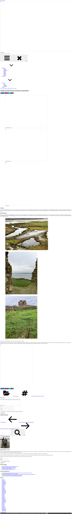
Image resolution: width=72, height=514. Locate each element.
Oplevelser (3, 76)
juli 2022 (3, 494)
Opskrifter (3, 87)
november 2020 (4, 509)
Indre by (5, 68)
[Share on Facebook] (1, 93)
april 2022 (3, 496)
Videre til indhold (2, 0)
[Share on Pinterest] (7, 93)
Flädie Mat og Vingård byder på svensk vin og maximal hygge (10, 466)
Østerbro (5, 72)
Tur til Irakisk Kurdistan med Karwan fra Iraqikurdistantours (27, 474)
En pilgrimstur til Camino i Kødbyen (7, 468)
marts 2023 (3, 488)
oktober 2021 (4, 501)
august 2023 (3, 484)
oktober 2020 (4, 510)
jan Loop (3, 473)
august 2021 (3, 502)
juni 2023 (3, 486)
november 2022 (4, 491)
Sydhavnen (5, 69)
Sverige (5, 74)
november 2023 (4, 482)
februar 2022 (3, 498)
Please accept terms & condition (5, 461)
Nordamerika (5, 85)
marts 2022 (3, 497)
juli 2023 (3, 485)
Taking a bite (2, 52)
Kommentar (2, 405)
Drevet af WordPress (3, 512)
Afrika (4, 84)
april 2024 (3, 480)
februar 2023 (3, 489)
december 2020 (4, 508)
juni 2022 (3, 495)
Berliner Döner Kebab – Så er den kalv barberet (11, 473)
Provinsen (5, 75)
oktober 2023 (4, 483)
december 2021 (4, 499)
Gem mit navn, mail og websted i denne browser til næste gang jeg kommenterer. (12, 411)
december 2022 (4, 490)
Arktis (4, 83)
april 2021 (3, 505)
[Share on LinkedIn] (4, 93)
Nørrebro (5, 73)
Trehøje (45, 209)
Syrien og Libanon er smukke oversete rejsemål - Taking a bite (10, 474)
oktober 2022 (4, 492)
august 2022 (3, 493)
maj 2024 (3, 479)
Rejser (3, 82)
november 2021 (4, 500)
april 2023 (3, 487)
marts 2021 (3, 506)
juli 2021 (3, 503)
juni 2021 (3, 504)
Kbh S (4, 71)
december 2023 (4, 481)
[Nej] (47, 513)
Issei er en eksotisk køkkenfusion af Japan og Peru (15, 475)
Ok (46, 513)
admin (15, 88)
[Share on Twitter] (9, 93)
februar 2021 (3, 507)
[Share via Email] (12, 93)
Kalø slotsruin (11, 214)
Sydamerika (5, 86)
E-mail (1, 408)
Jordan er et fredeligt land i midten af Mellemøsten (8, 469)
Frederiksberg (5, 70)
